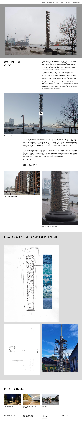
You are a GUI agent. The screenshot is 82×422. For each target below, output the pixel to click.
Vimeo (43, 419)
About (57, 2)
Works (43, 2)
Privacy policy (65, 415)
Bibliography (76, 2)
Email (43, 415)
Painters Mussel (8, 406)
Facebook (44, 418)
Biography (68, 2)
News (62, 2)
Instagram (45, 416)
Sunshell (44, 406)
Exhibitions (50, 2)
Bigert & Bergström (9, 2)
